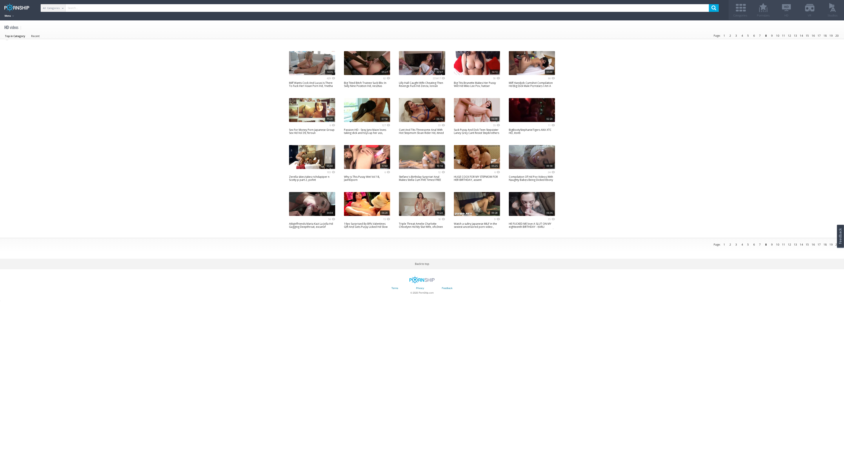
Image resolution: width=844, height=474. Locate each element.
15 (807, 36)
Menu (8, 15)
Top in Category (15, 36)
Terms (394, 288)
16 (813, 36)
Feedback (447, 288)
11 (783, 36)
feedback (840, 236)
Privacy (420, 288)
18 (825, 36)
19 (831, 36)
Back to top (422, 264)
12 (789, 36)
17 (819, 36)
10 (777, 36)
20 (837, 36)
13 (795, 36)
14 (801, 36)
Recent (35, 36)
